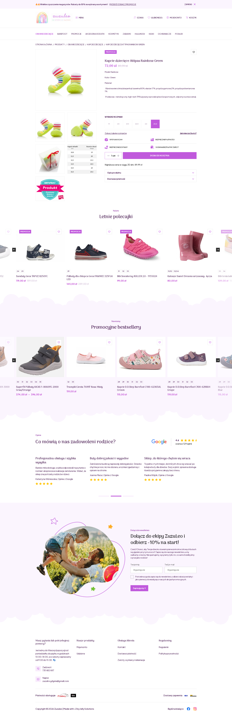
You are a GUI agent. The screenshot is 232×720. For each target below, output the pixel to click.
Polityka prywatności (169, 653)
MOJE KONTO (176, 17)
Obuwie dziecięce (44, 34)
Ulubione (81, 653)
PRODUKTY (60, 44)
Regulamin (164, 647)
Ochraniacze (164, 34)
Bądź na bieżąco (176, 708)
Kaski (151, 34)
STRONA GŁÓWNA (43, 44)
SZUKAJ (140, 17)
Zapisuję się (138, 588)
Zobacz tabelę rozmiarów (116, 133)
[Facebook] (188, 708)
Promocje (76, 34)
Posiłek (179, 34)
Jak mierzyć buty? (188, 133)
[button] (190, 4)
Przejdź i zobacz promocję (122, 4)
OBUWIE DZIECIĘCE (76, 44)
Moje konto (82, 647)
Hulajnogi (140, 34)
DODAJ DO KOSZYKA (159, 155)
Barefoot (62, 34)
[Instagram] (195, 708)
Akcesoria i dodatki (94, 34)
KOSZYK (193, 17)
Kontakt (122, 647)
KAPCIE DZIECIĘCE (95, 44)
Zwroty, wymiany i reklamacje (131, 660)
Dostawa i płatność (127, 653)
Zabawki (127, 34)
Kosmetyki (113, 34)
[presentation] (14, 250)
